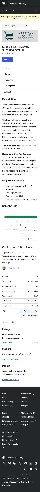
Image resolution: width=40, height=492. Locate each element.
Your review (7, 342)
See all (35, 342)
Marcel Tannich (11, 53)
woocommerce (32, 315)
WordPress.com (9, 432)
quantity (34, 311)
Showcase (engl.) (28, 393)
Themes (24, 397)
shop (23, 315)
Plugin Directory (8, 10)
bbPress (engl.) (9, 440)
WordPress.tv (8, 425)
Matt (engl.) (8, 436)
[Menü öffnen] (36, 3)
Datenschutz (7, 405)
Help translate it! (22, 18)
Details (7, 68)
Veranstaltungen (27, 417)
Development (10, 86)
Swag (24, 425)
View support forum (10, 359)
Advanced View (8, 322)
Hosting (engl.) (8, 401)
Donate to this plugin (10, 379)
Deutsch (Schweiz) (15, 458)
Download (8, 59)
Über (4, 393)
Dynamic (27, 311)
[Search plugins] (26, 26)
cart (21, 311)
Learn (4, 413)
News (4, 397)
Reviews (8, 74)
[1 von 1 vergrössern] (35, 213)
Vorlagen (24, 405)
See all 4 (35, 306)
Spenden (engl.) (28, 421)
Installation (9, 80)
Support (7, 91)
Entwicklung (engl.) (10, 421)
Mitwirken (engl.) (28, 413)
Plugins (24, 401)
